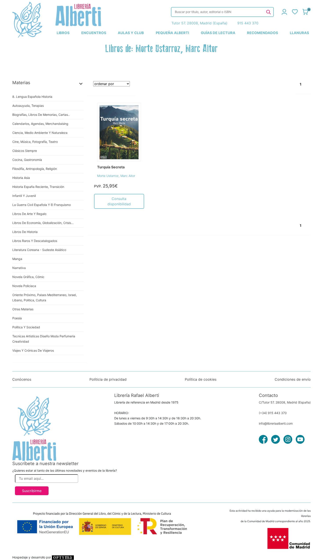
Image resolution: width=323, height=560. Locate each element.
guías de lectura (218, 33)
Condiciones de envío (293, 379)
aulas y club (131, 33)
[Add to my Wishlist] (133, 111)
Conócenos (21, 379)
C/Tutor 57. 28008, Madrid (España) (285, 402)
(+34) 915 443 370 (273, 413)
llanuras (299, 33)
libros (63, 33)
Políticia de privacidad (108, 379)
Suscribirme (32, 491)
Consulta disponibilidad (119, 201)
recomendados (262, 33)
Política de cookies (200, 379)
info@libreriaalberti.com (276, 423)
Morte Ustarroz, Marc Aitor (116, 176)
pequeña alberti (172, 33)
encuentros (93, 33)
